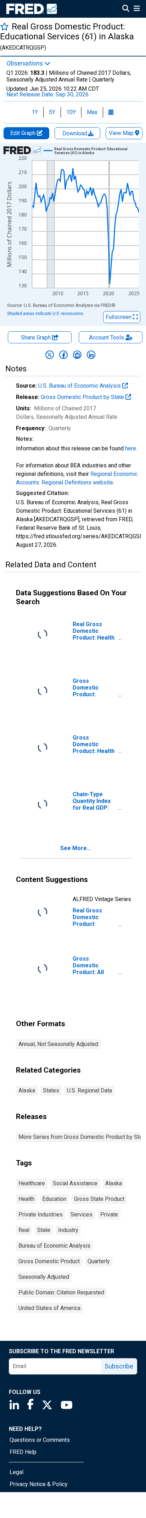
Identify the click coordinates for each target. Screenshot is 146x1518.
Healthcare (31, 1183)
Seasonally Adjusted (43, 1277)
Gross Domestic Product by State (83, 397)
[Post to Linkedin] (91, 354)
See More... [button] (75, 848)
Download (75, 133)
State (43, 1230)
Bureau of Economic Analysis (54, 1245)
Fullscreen (119, 317)
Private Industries (40, 1214)
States (51, 1090)
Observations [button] (25, 63)
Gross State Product (99, 1199)
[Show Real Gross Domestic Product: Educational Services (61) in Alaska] (99, 151)
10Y (71, 112)
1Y (35, 112)
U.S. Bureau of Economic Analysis (80, 385)
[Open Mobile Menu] (136, 9)
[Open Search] (126, 9)
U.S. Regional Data (89, 1090)
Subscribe (119, 1366)
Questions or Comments (40, 1440)
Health (26, 1199)
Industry (68, 1230)
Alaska (26, 1090)
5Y (52, 112)
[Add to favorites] (4, 26)
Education (54, 1199)
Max (92, 112)
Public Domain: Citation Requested (61, 1292)
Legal (16, 1472)
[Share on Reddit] (77, 354)
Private (109, 1214)
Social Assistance (75, 1183)
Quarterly (99, 1261)
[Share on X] (49, 354)
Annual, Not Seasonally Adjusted (58, 1044)
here (130, 448)
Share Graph (36, 337)
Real (23, 1230)
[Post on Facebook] (63, 354)
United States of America (49, 1308)
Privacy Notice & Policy (39, 1484)
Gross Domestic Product (49, 1261)
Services (81, 1214)
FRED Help (23, 1452)
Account (106, 337)
